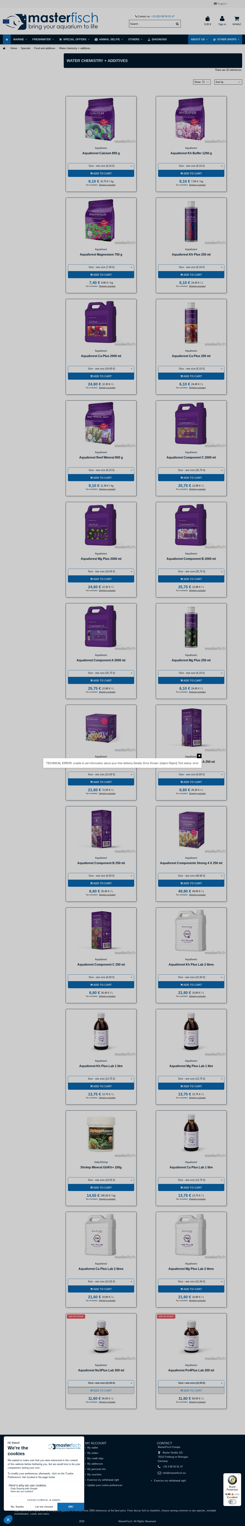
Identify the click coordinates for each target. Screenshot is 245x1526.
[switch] (232, 1502)
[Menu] (239, 1475)
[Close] (199, 756)
